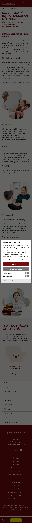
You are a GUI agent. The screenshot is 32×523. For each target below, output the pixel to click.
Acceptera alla (16, 264)
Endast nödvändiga (16, 269)
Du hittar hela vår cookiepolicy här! (13, 260)
